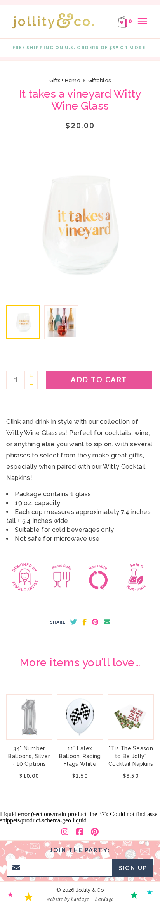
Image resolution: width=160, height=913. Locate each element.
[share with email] (107, 622)
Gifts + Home (64, 80)
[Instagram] (64, 832)
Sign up (133, 867)
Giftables (99, 80)
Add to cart (99, 379)
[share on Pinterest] (95, 622)
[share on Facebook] (84, 622)
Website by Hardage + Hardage (80, 898)
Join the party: (80, 849)
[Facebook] (79, 832)
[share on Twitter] (73, 622)
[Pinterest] (95, 832)
